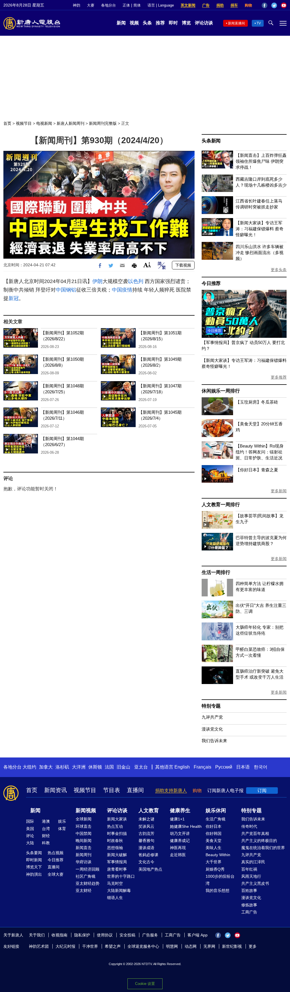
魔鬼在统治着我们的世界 (263, 847)
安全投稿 (127, 935)
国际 (30, 821)
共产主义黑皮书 (255, 883)
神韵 (76, 5)
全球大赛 (55, 874)
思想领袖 (115, 847)
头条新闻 (211, 140)
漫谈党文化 (212, 729)
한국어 (260, 767)
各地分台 (108, 5)
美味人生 (213, 847)
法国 (109, 767)
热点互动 (115, 826)
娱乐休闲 (216, 810)
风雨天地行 (251, 876)
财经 (46, 835)
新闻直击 (83, 847)
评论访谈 (204, 22)
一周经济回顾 (87, 869)
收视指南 (59, 935)
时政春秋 (115, 840)
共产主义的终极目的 (259, 840)
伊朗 (97, 281)
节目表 (111, 790)
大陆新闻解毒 (119, 890)
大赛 (90, 5)
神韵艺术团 (39, 946)
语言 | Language (161, 5)
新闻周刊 (83, 854)
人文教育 (148, 810)
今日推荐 (211, 283)
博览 (186, 22)
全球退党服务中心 (143, 946)
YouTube (284, 5)
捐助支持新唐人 (171, 790)
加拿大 (46, 767)
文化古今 (146, 862)
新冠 (13, 298)
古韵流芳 (146, 833)
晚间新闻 (83, 840)
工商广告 (249, 912)
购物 (248, 5)
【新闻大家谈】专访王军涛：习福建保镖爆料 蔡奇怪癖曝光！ (259, 228)
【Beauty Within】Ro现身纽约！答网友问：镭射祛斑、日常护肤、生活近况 (259, 452)
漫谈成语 (146, 847)
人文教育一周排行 (221, 504)
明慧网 (172, 946)
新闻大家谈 (117, 819)
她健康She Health (186, 826)
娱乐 (62, 821)
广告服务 (150, 935)
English (182, 767)
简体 (137, 5)
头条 (147, 22)
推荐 (160, 22)
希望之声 (113, 946)
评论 (30, 835)
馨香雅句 (146, 840)
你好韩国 (213, 833)
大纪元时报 (65, 946)
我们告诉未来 (214, 740)
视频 (134, 22)
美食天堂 (213, 840)
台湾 (46, 828)
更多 (253, 946)
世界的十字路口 (121, 876)
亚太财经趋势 (87, 883)
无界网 (209, 946)
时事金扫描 (117, 833)
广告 (206, 5)
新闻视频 (86, 810)
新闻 (121, 22)
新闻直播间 (236, 23)
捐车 (234, 5)
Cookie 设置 (145, 984)
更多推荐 (279, 377)
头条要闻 (34, 852)
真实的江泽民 (253, 862)
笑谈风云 (146, 826)
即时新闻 (34, 860)
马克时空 (115, 883)
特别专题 (211, 706)
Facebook (264, 5)
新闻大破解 (117, 854)
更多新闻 (279, 491)
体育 (62, 828)
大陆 (30, 843)
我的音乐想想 (217, 890)
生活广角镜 (215, 819)
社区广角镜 (85, 876)
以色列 (135, 281)
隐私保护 (82, 935)
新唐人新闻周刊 (70, 123)
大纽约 (29, 767)
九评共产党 (212, 717)
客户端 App (197, 935)
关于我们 (37, 935)
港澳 (46, 821)
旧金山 (123, 767)
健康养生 (180, 810)
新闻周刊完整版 (103, 123)
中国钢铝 (66, 290)
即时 (173, 22)
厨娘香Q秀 (215, 869)
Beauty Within (218, 854)
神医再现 (178, 847)
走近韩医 (178, 854)
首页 (7, 123)
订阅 (261, 790)
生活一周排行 (216, 572)
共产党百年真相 (255, 833)
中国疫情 (122, 290)
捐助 (220, 5)
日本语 (243, 767)
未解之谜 (146, 819)
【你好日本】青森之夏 (257, 469)
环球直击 (83, 826)
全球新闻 (83, 819)
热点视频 (55, 852)
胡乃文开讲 (180, 833)
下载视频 (183, 265)
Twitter (274, 5)
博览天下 (34, 867)
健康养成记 (180, 840)
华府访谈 (83, 862)
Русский (223, 767)
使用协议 (105, 935)
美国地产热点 (150, 869)
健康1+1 (177, 819)
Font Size (147, 265)
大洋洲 (79, 767)
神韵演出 (34, 874)
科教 (46, 843)
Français (202, 767)
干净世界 (90, 946)
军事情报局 (117, 862)
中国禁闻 (83, 833)
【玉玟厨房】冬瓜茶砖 (257, 402)
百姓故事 (249, 890)
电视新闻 (44, 123)
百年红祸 (249, 869)
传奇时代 (249, 826)
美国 (30, 828)
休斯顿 (95, 767)
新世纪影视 (232, 946)
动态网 (191, 946)
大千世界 (213, 862)
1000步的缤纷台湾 (220, 880)
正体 (126, 5)
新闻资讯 (55, 790)
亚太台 (141, 767)
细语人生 (115, 897)
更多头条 (279, 269)
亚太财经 (83, 890)
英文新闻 (188, 5)
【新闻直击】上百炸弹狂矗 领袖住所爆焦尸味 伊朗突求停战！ (261, 161)
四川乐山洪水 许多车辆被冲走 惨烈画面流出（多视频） (259, 252)
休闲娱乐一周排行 (221, 391)
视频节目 (24, 123)
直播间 (135, 790)
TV (259, 23)
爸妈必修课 (148, 854)
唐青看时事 (117, 869)
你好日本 (213, 826)
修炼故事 (249, 905)
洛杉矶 (62, 767)
